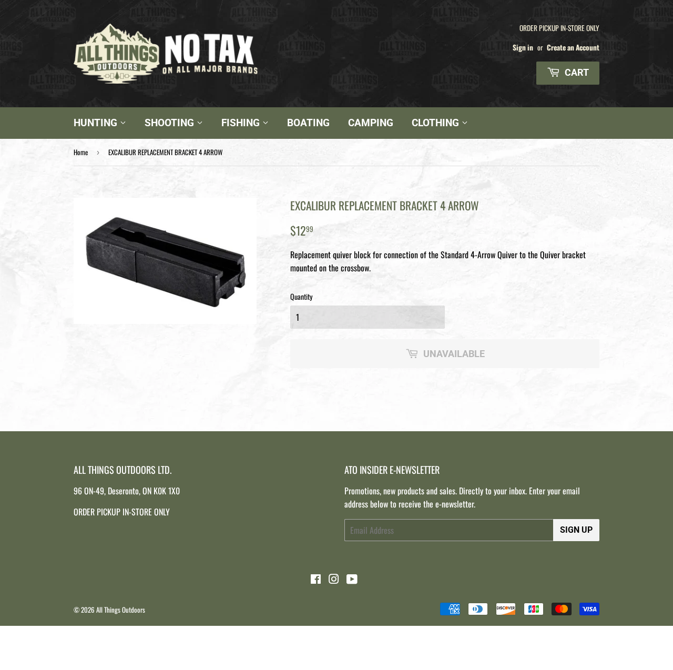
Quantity (301, 296)
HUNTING (97, 123)
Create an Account (573, 47)
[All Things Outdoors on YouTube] (352, 579)
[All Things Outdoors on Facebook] (315, 579)
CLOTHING (437, 123)
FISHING (241, 123)
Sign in (523, 47)
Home (81, 152)
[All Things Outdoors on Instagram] (334, 579)
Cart (576, 72)
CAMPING (370, 123)
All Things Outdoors (120, 609)
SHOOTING (171, 123)
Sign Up (576, 530)
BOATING (308, 123)
